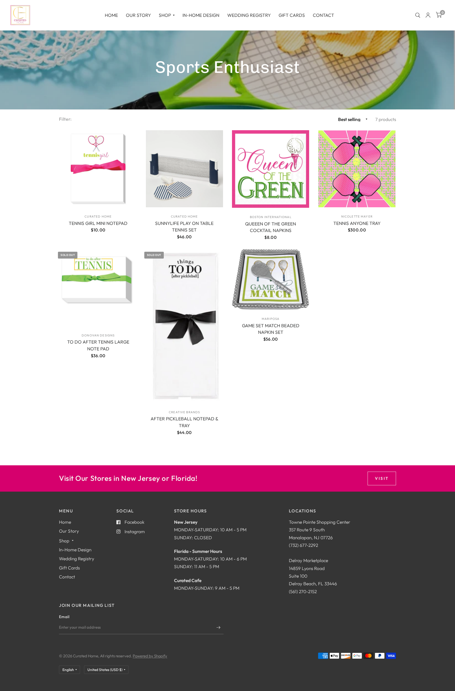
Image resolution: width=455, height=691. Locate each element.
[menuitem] (111, 15)
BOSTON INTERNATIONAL (270, 217)
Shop (165, 15)
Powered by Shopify (150, 655)
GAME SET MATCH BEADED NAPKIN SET (270, 329)
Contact (323, 15)
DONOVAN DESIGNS (98, 335)
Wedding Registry (249, 15)
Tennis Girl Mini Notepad (98, 223)
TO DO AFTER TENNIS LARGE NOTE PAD (98, 345)
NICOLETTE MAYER (357, 216)
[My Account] (428, 15)
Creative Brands (184, 412)
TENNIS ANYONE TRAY (356, 223)
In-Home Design (200, 15)
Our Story (138, 15)
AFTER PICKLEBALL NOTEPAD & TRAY (184, 422)
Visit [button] (382, 478)
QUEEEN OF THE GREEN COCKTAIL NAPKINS (270, 227)
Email (64, 616)
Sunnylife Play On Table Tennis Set (184, 226)
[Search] (418, 15)
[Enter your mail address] (218, 627)
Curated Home (98, 216)
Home (111, 15)
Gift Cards (292, 15)
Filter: (65, 119)
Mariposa (270, 319)
